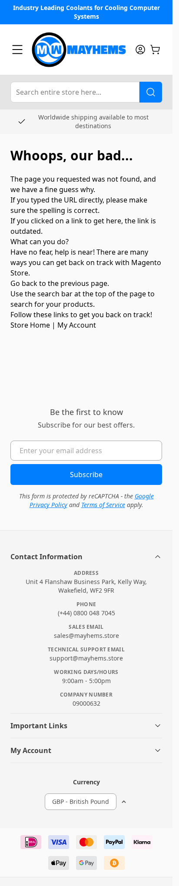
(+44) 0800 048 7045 (86, 613)
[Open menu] (17, 49)
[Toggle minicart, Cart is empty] (155, 49)
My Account (76, 325)
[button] (86, 556)
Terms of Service (103, 505)
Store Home (30, 325)
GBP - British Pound (80, 801)
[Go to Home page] (78, 49)
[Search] (150, 92)
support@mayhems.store (86, 658)
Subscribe (86, 474)
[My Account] (140, 49)
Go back (23, 283)
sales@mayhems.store (86, 635)
